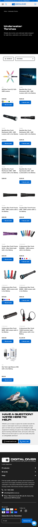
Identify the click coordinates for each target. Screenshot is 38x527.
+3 (29, 258)
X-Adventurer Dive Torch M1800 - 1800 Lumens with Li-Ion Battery (10, 289)
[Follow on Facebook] (21, 510)
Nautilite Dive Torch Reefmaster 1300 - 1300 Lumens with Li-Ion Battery (27, 132)
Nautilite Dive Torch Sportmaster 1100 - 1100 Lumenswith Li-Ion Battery (27, 170)
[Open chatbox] (34, 523)
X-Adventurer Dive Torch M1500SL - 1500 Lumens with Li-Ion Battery (26, 248)
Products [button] (5, 468)
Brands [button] (5, 472)
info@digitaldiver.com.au (11, 493)
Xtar (3, 364)
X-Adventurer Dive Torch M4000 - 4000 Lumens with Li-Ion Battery (27, 289)
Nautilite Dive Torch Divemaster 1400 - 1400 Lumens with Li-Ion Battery (27, 91)
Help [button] (3, 475)
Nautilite (21, 87)
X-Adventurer (22, 244)
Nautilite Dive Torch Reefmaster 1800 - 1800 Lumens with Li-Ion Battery (10, 170)
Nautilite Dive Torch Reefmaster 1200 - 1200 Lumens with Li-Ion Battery (10, 132)
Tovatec (3, 205)
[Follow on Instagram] (25, 510)
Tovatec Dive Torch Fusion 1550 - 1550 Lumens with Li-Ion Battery (10, 209)
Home (5, 11)
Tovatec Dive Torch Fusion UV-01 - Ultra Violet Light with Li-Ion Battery (10, 248)
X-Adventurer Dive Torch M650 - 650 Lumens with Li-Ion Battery (10, 330)
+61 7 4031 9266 (9, 490)
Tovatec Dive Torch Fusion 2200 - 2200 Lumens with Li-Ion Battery (27, 209)
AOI (2, 87)
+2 (12, 101)
